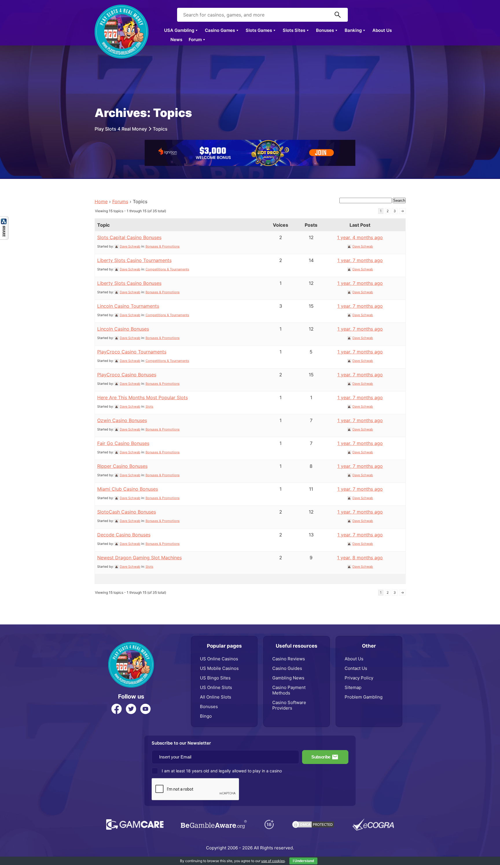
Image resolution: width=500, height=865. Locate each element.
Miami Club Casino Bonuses (127, 489)
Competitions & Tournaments (167, 269)
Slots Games (259, 30)
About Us (382, 30)
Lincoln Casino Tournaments (128, 306)
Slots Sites (294, 30)
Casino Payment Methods (289, 690)
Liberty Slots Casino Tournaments (134, 260)
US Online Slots (216, 687)
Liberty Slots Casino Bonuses (129, 283)
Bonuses (325, 30)
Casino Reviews (288, 658)
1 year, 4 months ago (360, 237)
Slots (149, 406)
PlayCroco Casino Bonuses (126, 374)
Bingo (206, 716)
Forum (195, 39)
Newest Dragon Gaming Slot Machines (139, 557)
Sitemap (353, 687)
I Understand (303, 861)
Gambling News (288, 678)
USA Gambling (179, 30)
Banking (353, 30)
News (176, 39)
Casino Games (220, 30)
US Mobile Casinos (219, 668)
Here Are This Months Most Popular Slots (142, 397)
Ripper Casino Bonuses (122, 466)
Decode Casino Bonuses (123, 535)
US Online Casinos (219, 658)
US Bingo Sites (215, 678)
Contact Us (356, 668)
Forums (120, 201)
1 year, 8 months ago (360, 557)
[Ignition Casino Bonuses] (250, 143)
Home (101, 201)
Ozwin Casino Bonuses (122, 420)
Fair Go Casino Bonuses (123, 443)
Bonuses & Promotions (163, 246)
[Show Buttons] (4, 219)
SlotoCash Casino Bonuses (126, 512)
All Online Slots (215, 697)
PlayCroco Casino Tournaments (131, 352)
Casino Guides (287, 668)
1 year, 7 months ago (360, 260)
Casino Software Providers (289, 705)
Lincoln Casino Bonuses (123, 329)
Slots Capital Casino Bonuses (129, 237)
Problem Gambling (364, 697)
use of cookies (273, 861)
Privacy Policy (359, 678)
